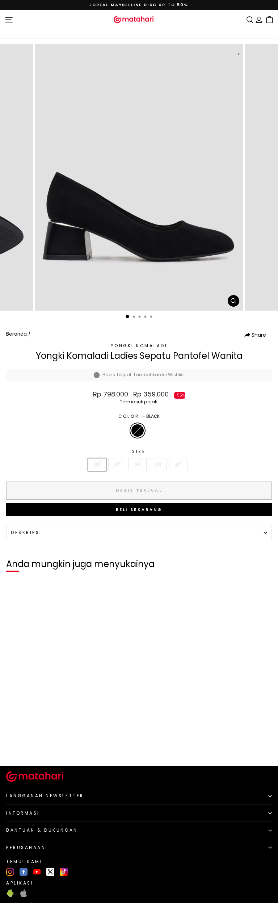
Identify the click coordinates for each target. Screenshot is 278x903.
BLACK (137, 430)
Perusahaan (26, 847)
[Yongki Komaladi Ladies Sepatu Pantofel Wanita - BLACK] (14, 748)
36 (97, 464)
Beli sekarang (139, 509)
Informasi (23, 813)
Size (139, 451)
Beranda (16, 334)
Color (138, 416)
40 (178, 464)
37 (117, 464)
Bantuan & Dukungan (42, 830)
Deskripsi (26, 533)
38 (137, 464)
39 (158, 464)
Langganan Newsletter (45, 796)
